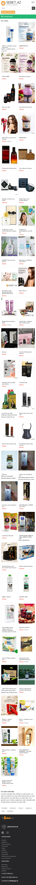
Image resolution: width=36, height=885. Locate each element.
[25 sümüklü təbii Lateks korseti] (26, 430)
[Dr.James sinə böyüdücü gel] (9, 491)
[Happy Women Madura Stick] (9, 307)
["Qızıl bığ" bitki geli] (9, 522)
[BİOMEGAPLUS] (26, 32)
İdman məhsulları (6, 844)
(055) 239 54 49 (8, 12)
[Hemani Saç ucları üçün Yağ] (26, 399)
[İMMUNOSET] (26, 124)
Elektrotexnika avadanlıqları (9, 856)
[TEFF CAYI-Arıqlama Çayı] (9, 675)
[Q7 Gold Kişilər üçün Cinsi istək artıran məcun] (9, 552)
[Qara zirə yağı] (9, 93)
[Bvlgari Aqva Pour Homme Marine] (26, 185)
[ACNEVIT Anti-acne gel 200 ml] (9, 246)
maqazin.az (28, 808)
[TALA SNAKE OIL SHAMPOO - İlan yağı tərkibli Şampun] (26, 736)
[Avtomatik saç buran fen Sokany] (9, 124)
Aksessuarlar (5, 854)
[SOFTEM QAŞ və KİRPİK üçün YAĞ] (26, 491)
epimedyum (10, 811)
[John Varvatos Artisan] (26, 154)
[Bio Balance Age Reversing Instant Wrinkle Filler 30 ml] (9, 277)
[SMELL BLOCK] (9, 583)
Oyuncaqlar (5, 852)
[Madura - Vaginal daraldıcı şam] (9, 705)
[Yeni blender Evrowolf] (26, 93)
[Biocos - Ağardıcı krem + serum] (26, 705)
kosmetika (4, 808)
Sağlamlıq (4, 842)
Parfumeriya (5, 846)
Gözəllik (4, 840)
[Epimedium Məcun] (26, 613)
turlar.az (21, 808)
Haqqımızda (5, 866)
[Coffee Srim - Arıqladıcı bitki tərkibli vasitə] (26, 307)
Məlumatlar (4, 864)
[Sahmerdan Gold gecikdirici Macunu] (26, 644)
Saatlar (3, 848)
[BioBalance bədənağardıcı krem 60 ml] (26, 216)
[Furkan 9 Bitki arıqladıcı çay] (9, 644)
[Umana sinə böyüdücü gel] (26, 460)
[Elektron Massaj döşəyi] (26, 552)
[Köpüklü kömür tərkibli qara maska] (9, 369)
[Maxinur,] (9, 460)
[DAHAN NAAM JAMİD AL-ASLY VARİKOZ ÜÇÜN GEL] (26, 522)
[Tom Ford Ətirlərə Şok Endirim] (26, 338)
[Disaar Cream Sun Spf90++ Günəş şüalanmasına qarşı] (9, 766)
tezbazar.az (13, 808)
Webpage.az (13, 881)
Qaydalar (4, 870)
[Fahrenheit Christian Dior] (9, 154)
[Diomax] (9, 338)
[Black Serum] (26, 277)
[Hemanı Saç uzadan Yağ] (9, 430)
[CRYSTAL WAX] (26, 583)
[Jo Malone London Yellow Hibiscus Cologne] (9, 216)
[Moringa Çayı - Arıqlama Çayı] (9, 736)
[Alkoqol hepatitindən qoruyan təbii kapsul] (26, 675)
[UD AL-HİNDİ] (9, 62)
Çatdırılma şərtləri (6, 868)
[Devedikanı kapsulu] (26, 62)
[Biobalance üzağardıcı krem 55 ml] (26, 246)
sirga (3, 811)
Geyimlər (4, 850)
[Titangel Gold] (26, 369)
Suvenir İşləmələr (6, 858)
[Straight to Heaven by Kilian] (9, 185)
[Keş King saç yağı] (9, 399)
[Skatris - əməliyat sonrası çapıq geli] (9, 32)
